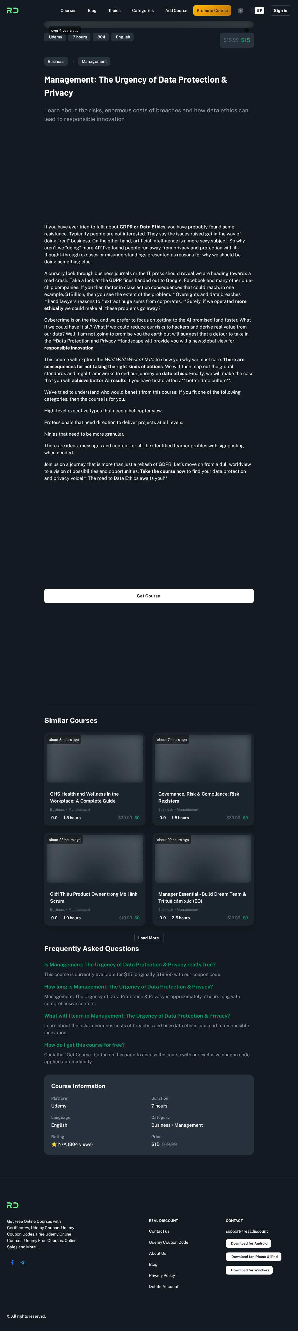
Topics (114, 10)
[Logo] (13, 10)
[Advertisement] (149, 171)
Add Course (176, 10)
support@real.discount (247, 1231)
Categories (143, 10)
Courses (68, 10)
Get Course (148, 595)
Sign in (280, 10)
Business (56, 61)
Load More (148, 938)
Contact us (159, 1231)
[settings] (240, 10)
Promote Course (212, 10)
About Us (157, 1253)
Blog (92, 10)
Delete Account (163, 1286)
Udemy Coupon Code (168, 1242)
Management (94, 61)
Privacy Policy (162, 1275)
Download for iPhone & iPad (254, 1257)
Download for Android (249, 1243)
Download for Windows (250, 1270)
